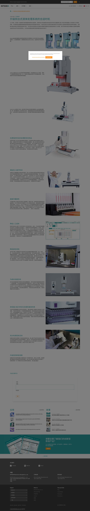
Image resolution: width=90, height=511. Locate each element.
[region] (45, 55)
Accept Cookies (49, 57)
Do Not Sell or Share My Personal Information (38, 57)
